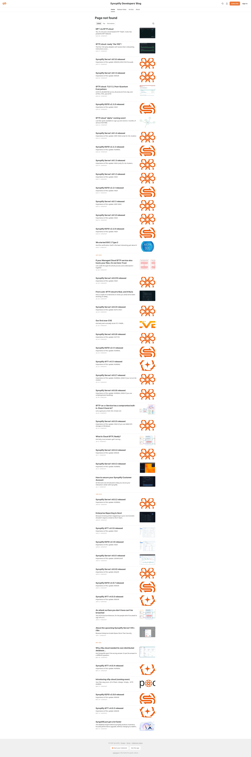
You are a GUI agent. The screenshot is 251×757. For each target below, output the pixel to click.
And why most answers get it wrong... (108, 439)
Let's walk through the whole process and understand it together (114, 267)
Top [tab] (104, 23)
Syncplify (104, 36)
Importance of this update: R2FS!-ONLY (109, 310)
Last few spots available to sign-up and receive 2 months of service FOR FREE (116, 122)
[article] (125, 33)
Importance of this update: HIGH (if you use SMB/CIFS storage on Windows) (114, 425)
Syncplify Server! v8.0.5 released (111, 421)
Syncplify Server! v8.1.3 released (110, 160)
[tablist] (106, 23)
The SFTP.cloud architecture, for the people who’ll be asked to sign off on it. (116, 616)
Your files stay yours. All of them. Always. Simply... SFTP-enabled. (115, 683)
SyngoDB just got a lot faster (108, 722)
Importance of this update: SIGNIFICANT (109, 558)
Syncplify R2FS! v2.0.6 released (110, 694)
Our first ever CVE (104, 320)
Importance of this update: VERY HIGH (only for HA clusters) (116, 136)
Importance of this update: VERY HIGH (108, 204)
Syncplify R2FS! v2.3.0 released (110, 104)
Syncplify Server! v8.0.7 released (110, 375)
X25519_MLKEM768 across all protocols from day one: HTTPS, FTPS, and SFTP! (114, 93)
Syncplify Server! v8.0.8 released (111, 334)
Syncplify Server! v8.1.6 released (110, 59)
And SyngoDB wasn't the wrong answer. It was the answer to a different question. (116, 654)
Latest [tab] (99, 23)
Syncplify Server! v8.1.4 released (110, 133)
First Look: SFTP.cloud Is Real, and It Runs (114, 292)
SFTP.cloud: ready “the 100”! (108, 44)
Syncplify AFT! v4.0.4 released (109, 666)
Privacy (123, 743)
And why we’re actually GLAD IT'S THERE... (110, 323)
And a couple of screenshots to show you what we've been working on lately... (115, 295)
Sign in (244, 3)
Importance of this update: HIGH (107, 107)
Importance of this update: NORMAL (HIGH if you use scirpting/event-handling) (114, 394)
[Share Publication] (227, 3)
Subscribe (234, 3)
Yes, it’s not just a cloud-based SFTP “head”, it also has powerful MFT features (114, 33)
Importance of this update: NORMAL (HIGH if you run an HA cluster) (116, 379)
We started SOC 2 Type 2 (107, 242)
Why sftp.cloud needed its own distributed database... (115, 649)
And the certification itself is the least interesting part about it (116, 245)
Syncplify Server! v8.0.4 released (111, 450)
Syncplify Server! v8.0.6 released (111, 390)
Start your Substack (120, 748)
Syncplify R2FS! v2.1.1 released (109, 348)
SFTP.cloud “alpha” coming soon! (111, 118)
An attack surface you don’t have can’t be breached (114, 611)
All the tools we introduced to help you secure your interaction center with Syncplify (113, 484)
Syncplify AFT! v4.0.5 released (109, 597)
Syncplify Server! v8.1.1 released (110, 201)
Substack (116, 753)
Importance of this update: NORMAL (108, 150)
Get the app (135, 748)
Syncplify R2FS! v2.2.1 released (110, 188)
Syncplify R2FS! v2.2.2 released (110, 147)
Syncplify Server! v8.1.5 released (110, 73)
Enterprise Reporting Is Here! (109, 513)
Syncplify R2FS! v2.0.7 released (110, 583)
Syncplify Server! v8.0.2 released (111, 499)
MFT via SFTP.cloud (104, 29)
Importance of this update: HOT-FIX (108, 337)
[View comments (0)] (110, 38)
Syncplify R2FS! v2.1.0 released (110, 542)
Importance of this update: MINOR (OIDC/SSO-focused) (114, 62)
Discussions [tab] (110, 23)
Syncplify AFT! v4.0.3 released (109, 708)
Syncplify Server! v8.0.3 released (111, 464)
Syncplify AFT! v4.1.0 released (109, 528)
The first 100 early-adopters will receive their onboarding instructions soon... (115, 48)
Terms (128, 743)
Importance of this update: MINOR (107, 76)
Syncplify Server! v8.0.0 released (111, 569)
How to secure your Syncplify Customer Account (114, 478)
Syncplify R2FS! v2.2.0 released (110, 229)
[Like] (97, 301)
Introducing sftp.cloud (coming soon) (113, 679)
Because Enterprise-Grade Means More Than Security (114, 633)
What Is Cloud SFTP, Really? (108, 436)
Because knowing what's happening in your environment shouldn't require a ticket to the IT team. (115, 517)
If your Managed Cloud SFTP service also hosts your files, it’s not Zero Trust (114, 261)
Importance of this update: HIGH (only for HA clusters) (114, 163)
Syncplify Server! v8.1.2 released (110, 174)
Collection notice (137, 743)
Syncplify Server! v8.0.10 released (111, 278)
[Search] (223, 3)
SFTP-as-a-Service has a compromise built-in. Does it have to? (115, 406)
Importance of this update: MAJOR (107, 572)
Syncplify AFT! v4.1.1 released (109, 361)
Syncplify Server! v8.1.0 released (110, 215)
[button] (113, 9)
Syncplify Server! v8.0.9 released (111, 307)
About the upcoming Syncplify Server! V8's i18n (115, 629)
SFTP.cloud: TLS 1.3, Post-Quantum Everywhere (112, 87)
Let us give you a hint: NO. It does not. (108, 411)
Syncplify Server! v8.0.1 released (110, 556)
